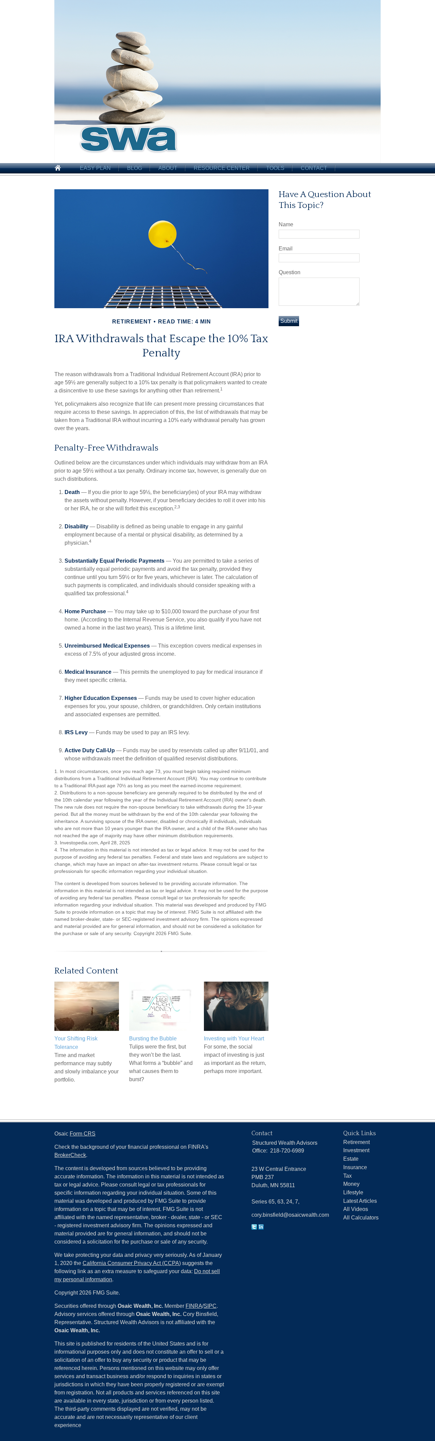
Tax (347, 1176)
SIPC (210, 1306)
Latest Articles (360, 1201)
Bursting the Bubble (153, 1038)
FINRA (194, 1306)
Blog (134, 168)
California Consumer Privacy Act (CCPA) (132, 1263)
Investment (356, 1150)
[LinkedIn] (261, 1228)
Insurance (355, 1167)
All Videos (355, 1209)
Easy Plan (95, 168)
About (167, 168)
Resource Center (222, 168)
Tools (275, 168)
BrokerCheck (70, 1155)
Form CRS (82, 1134)
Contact (314, 168)
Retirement (356, 1142)
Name (286, 224)
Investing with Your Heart (234, 1038)
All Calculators (361, 1217)
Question (289, 272)
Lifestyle (353, 1192)
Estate (351, 1159)
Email (286, 248)
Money (351, 1184)
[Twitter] (254, 1228)
